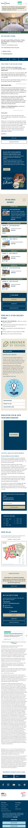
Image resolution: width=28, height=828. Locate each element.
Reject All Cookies (14, 822)
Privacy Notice (3, 806)
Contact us (6, 169)
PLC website (17, 804)
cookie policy (15, 817)
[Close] (25, 813)
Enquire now (14, 303)
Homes (23, 59)
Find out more (14, 586)
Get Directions (7, 601)
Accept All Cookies (14, 826)
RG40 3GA (4, 43)
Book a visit (14, 138)
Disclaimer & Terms (4, 804)
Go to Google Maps (14, 507)
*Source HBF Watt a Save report (9, 376)
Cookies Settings (14, 819)
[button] (3, 543)
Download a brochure (14, 141)
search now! (14, 9)
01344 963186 (15, 295)
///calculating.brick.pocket (12, 45)
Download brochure (14, 308)
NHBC (16, 806)
